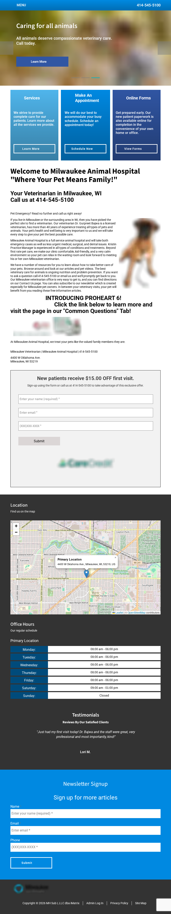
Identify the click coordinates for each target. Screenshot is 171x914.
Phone (15, 840)
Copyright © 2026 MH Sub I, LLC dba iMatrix (51, 903)
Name (15, 806)
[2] (85, 81)
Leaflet (119, 612)
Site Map (140, 903)
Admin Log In (94, 903)
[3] (95, 81)
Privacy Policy (119, 903)
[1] (75, 81)
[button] (86, 574)
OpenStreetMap (137, 612)
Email (15, 823)
